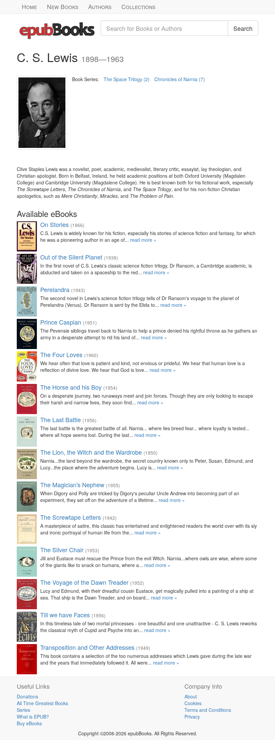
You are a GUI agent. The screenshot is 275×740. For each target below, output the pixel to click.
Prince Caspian (60, 322)
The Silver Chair (62, 549)
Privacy (192, 716)
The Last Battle (60, 419)
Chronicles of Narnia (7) (179, 79)
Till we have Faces (65, 614)
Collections (138, 6)
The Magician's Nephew (72, 484)
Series (23, 709)
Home (29, 6)
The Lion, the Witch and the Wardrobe (91, 452)
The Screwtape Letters (70, 517)
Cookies (193, 703)
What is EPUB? (33, 716)
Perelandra (54, 289)
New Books (62, 6)
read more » (143, 239)
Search (243, 28)
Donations (27, 696)
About (190, 696)
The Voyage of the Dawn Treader (84, 582)
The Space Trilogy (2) (127, 79)
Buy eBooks (29, 723)
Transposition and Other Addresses (87, 647)
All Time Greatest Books (42, 703)
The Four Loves (61, 354)
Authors (99, 6)
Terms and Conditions (207, 709)
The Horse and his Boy (71, 387)
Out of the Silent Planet (71, 256)
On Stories (54, 224)
